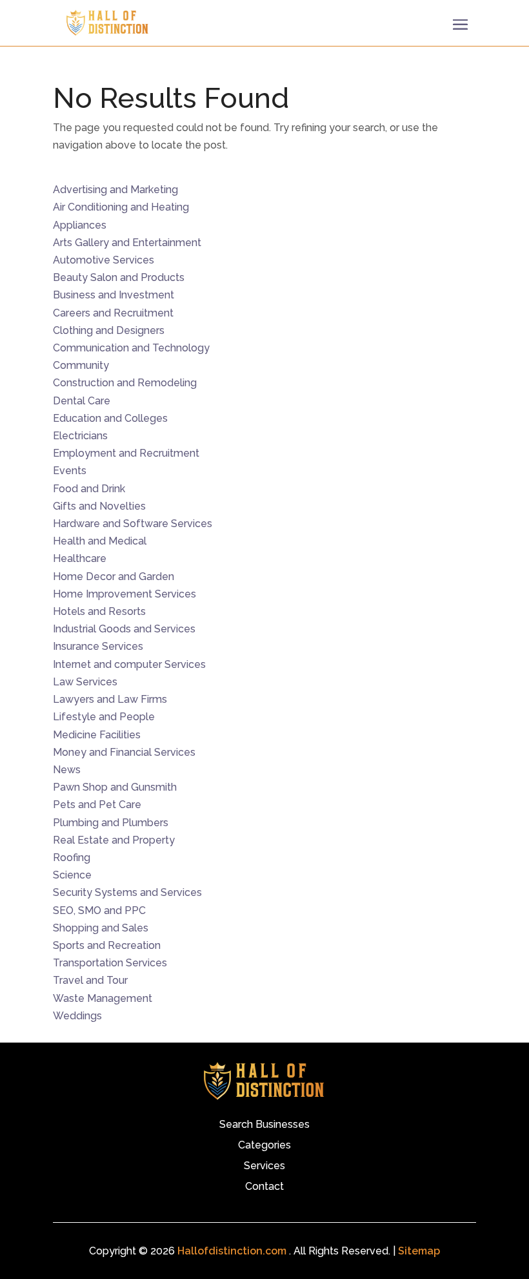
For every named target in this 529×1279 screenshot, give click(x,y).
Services (264, 1166)
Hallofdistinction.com (231, 1251)
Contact (264, 1187)
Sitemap (419, 1251)
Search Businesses (264, 1125)
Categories (264, 1146)
